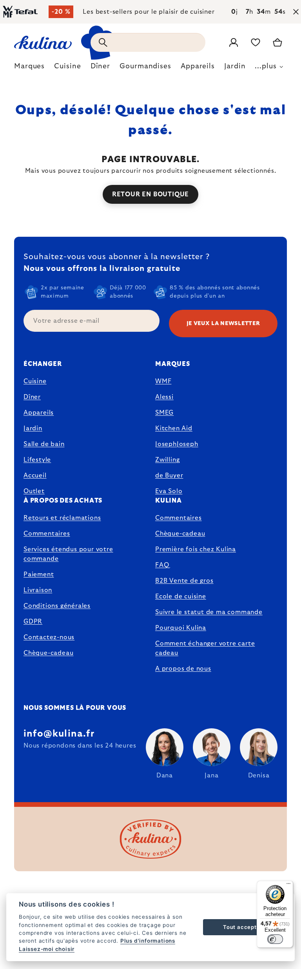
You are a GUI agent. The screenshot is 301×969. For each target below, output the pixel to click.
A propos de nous (183, 669)
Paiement (39, 574)
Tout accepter (242, 927)
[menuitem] (29, 68)
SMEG (164, 413)
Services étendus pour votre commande (68, 554)
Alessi (164, 397)
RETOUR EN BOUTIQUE (150, 194)
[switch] (275, 939)
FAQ (162, 565)
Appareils (39, 413)
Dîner (32, 397)
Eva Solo (168, 491)
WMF (163, 381)
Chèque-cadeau (48, 653)
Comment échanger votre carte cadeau (205, 648)
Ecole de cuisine (180, 596)
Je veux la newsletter (223, 323)
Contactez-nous (49, 637)
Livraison (38, 590)
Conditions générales (57, 606)
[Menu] (288, 885)
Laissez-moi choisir (46, 949)
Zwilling (167, 460)
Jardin (33, 428)
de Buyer (169, 475)
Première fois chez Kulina (195, 549)
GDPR (33, 621)
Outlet (34, 491)
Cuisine (35, 381)
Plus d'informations (147, 941)
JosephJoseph (176, 444)
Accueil (35, 475)
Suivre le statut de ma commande (209, 612)
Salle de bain (44, 444)
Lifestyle (37, 460)
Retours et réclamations (62, 518)
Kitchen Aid (173, 428)
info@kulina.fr (59, 734)
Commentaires (47, 533)
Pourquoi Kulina (180, 628)
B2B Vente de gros (184, 581)
